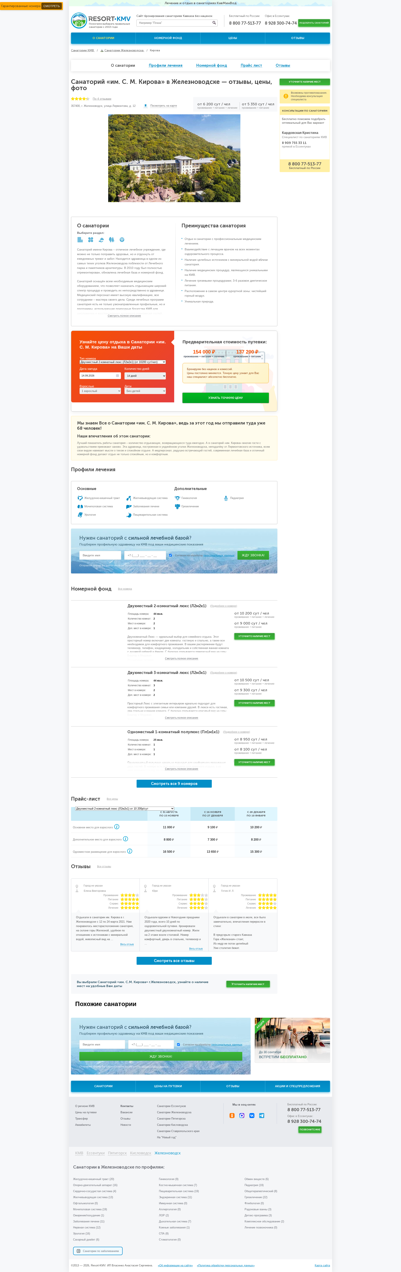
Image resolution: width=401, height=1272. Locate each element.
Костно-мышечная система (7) (178, 1185)
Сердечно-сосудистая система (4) (94, 1191)
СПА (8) (164, 1233)
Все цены (112, 798)
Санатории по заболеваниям (101, 1251)
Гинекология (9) (168, 1179)
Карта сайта (322, 1265)
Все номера (125, 588)
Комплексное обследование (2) (264, 1221)
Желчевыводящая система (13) (93, 1197)
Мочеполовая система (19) (90, 1209)
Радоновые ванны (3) (258, 1209)
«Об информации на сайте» (175, 1265)
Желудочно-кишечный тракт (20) (93, 1179)
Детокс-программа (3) (258, 1215)
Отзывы (297, 38)
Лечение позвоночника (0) (261, 1227)
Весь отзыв (127, 944)
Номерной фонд (168, 38)
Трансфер (81, 1118)
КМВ (79, 1153)
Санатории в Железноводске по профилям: (119, 1167)
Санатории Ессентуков (171, 1106)
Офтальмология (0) (85, 1203)
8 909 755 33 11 (294, 143)
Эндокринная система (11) (175, 1197)
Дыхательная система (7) (175, 1221)
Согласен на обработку (204, 555)
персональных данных (218, 555)
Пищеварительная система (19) (179, 1191)
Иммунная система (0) (173, 1203)
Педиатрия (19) (254, 1185)
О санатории (103, 38)
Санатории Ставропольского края (178, 1131)
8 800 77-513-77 (245, 23)
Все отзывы (104, 866)
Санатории (103, 1086)
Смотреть (51, 6)
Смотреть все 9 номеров (174, 783)
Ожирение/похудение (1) (88, 1215)
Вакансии (126, 1112)
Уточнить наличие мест (248, 984)
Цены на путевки (168, 1086)
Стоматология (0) (170, 1239)
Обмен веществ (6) (257, 1179)
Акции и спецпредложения (297, 1086)
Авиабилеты (83, 1124)
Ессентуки (96, 1153)
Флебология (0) (254, 1203)
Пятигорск (117, 1153)
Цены (232, 38)
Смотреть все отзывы (174, 960)
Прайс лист (251, 66)
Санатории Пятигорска (171, 1118)
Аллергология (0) (170, 1209)
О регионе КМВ (85, 1106)
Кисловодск (140, 1153)
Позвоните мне (310, 1129)
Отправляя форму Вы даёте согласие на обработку (123, 565)
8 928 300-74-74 (281, 23)
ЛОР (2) (164, 1215)
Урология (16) (81, 1233)
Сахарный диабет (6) (86, 1239)
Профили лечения (166, 66)
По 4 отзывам (102, 98)
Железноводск (168, 1153)
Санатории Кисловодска (172, 1124)
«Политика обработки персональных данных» (226, 1265)
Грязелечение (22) (256, 1197)
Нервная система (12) (86, 1227)
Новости (126, 1124)
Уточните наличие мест (254, 636)
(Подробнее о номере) (223, 606)
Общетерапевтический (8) (261, 1191)
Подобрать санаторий (314, 23)
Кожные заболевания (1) (174, 1227)
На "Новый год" (166, 1137)
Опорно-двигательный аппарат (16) (95, 1185)
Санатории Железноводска (174, 1112)
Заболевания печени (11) (88, 1221)
